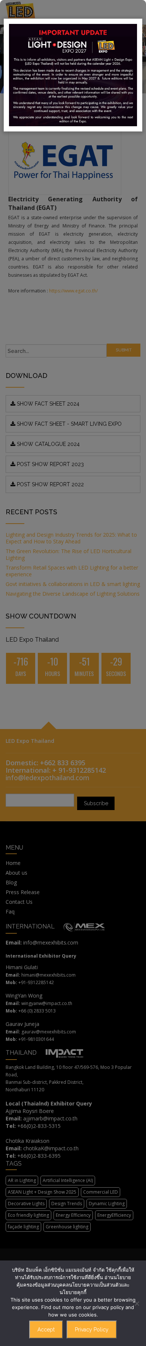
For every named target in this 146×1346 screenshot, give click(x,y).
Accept (46, 1330)
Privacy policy (92, 1330)
